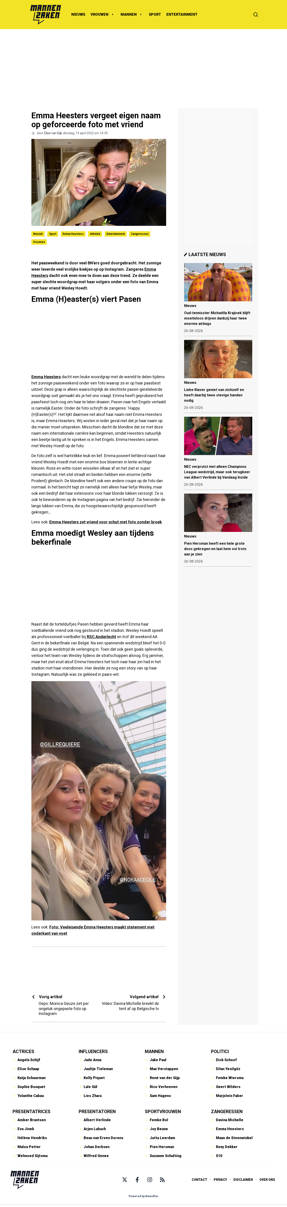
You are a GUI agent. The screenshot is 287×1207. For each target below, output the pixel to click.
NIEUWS (78, 14)
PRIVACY (220, 1179)
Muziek (38, 233)
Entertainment (116, 233)
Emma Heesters (73, 233)
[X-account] (124, 1179)
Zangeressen (139, 233)
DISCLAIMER (243, 1179)
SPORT (155, 14)
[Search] (255, 14)
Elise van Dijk (53, 133)
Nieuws (190, 306)
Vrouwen (39, 242)
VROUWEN (100, 14)
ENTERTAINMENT (182, 14)
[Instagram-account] (149, 1179)
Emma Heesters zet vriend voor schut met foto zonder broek (105, 522)
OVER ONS (267, 1179)
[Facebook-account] (137, 1179)
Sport (52, 233)
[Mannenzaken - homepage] (45, 15)
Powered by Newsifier (144, 1196)
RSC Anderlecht (101, 636)
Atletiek (95, 233)
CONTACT (199, 1179)
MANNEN (129, 14)
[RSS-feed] (162, 1179)
